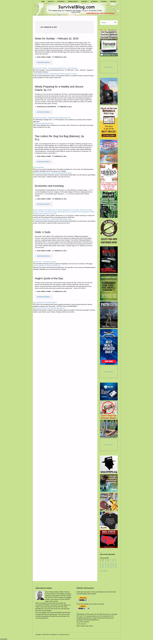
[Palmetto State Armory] (109, 347)
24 (106, 567)
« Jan (101, 571)
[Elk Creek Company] (109, 232)
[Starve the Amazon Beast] (109, 410)
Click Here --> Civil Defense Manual (44, 262)
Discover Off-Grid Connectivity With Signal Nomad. (49, 308)
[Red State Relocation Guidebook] (109, 539)
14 (116, 563)
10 (106, 563)
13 (113, 563)
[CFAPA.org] (109, 464)
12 (111, 563)
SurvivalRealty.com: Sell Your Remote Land (46, 265)
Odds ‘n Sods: (43, 232)
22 (100, 567)
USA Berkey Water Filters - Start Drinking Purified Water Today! (52, 173)
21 (116, 565)
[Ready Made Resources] (109, 204)
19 (111, 565)
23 (103, 567)
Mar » (106, 571)
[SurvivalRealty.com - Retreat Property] (109, 43)
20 (113, 565)
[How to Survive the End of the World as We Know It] (109, 287)
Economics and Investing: (49, 185)
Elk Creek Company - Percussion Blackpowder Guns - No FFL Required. (55, 68)
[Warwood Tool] (109, 502)
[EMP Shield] (109, 391)
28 (116, 567)
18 (108, 565)
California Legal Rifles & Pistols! (43, 123)
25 (108, 567)
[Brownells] (109, 122)
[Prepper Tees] (109, 520)
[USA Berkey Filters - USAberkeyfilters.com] (109, 429)
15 (100, 565)
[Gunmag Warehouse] (109, 259)
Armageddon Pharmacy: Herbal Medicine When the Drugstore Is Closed (55, 74)
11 (108, 563)
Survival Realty (38, 167)
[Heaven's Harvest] (109, 177)
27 (113, 567)
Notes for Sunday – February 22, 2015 (57, 38)
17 (106, 565)
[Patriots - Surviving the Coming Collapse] (109, 315)
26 (111, 567)
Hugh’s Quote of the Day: (49, 278)
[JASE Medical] (109, 483)
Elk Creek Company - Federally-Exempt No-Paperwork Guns (52, 118)
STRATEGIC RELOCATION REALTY (45, 302)
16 (103, 565)
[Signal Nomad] (109, 91)
